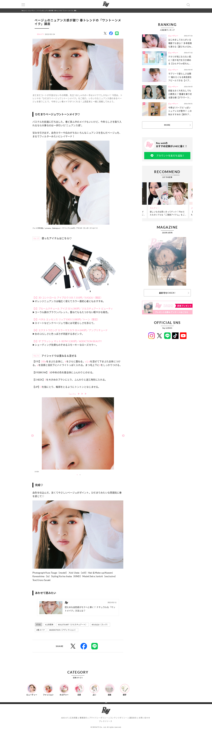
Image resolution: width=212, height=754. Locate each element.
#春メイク (40, 630)
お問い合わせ (144, 718)
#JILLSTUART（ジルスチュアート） (72, 624)
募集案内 (83, 718)
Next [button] (123, 435)
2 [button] (80, 474)
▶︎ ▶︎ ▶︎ (82, 393)
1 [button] (77, 474)
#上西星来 (49, 624)
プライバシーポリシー (98, 718)
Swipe (73, 393)
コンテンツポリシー (118, 718)
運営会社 (133, 718)
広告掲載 (74, 718)
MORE (167, 125)
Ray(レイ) (24, 10)
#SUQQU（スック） (100, 624)
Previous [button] (32, 435)
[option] (78, 435)
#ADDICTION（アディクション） (63, 630)
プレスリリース (105, 721)
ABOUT (64, 718)
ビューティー (31, 10)
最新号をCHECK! (167, 293)
